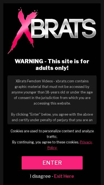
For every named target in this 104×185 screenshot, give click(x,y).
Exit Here (64, 176)
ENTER (52, 162)
